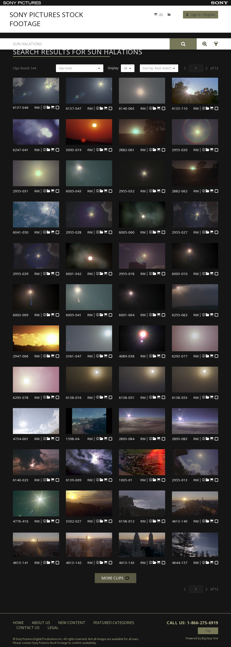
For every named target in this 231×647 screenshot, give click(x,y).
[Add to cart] (53, 107)
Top (208, 631)
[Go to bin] (170, 14)
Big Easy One (210, 638)
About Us (41, 622)
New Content (71, 622)
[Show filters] (214, 44)
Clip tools (65, 68)
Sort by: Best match (157, 68)
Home (18, 622)
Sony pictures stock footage (46, 19)
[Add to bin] (48, 107)
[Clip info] (44, 107)
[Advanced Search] (203, 44)
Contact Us (27, 627)
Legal (53, 627)
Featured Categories (113, 622)
